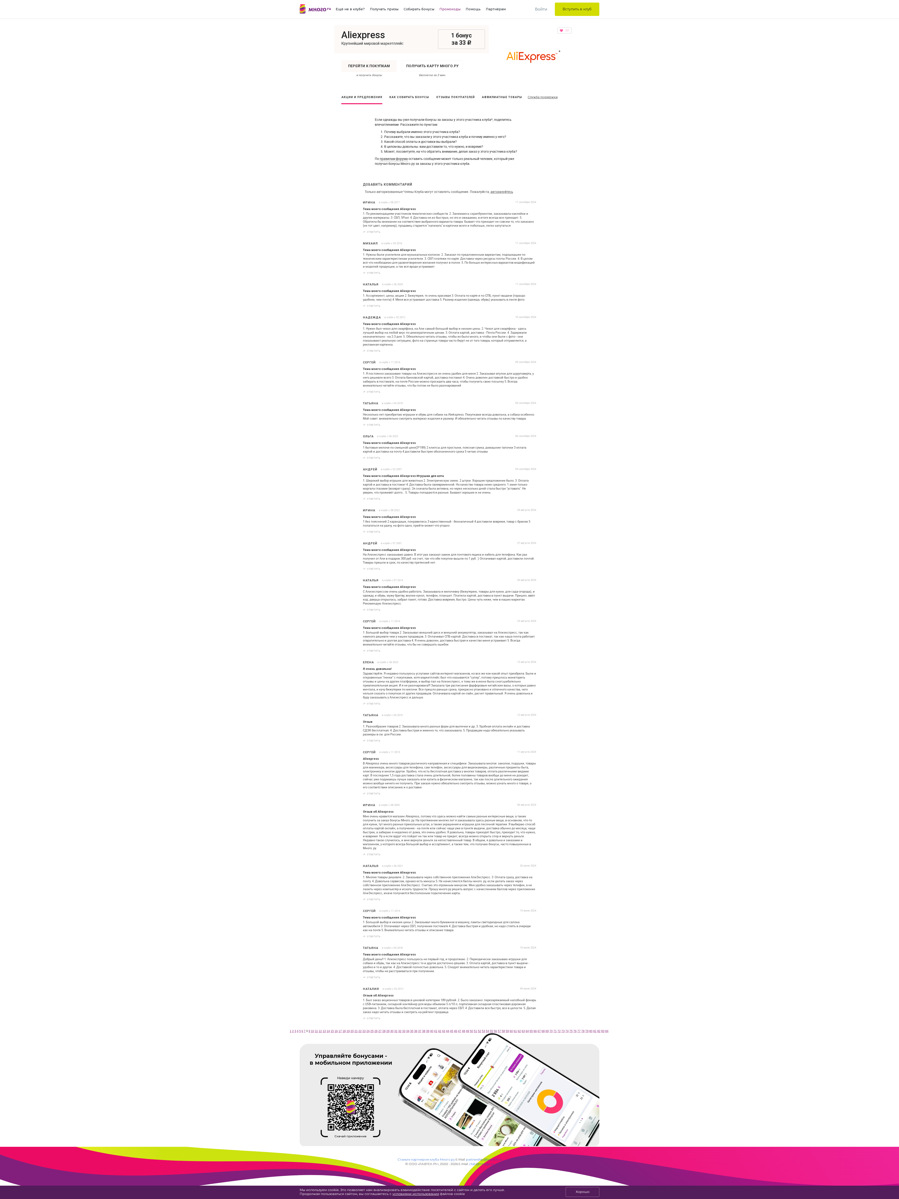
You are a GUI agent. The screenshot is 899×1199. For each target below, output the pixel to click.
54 (487, 1031)
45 (451, 1031)
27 (380, 1031)
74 (567, 1031)
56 (495, 1031)
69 (547, 1031)
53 (483, 1031)
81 (595, 1031)
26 (376, 1031)
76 (575, 1031)
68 (543, 1031)
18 (344, 1031)
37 (419, 1031)
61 (515, 1031)
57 (499, 1031)
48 (463, 1031)
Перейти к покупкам (369, 66)
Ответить (373, 231)
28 (384, 1031)
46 (455, 1031)
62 (519, 1031)
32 (400, 1031)
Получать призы (384, 9)
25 (372, 1031)
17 (340, 1031)
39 (427, 1031)
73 (563, 1031)
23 (364, 1031)
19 (348, 1031)
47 (459, 1031)
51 (475, 1031)
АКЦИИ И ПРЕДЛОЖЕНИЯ (361, 97)
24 (368, 1031)
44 (447, 1031)
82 (599, 1031)
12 (320, 1031)
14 (328, 1031)
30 (392, 1031)
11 (316, 1031)
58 (503, 1031)
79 (587, 1031)
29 (388, 1031)
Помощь (473, 9)
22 (360, 1031)
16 (336, 1031)
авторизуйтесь (501, 191)
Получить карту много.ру (432, 66)
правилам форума (394, 158)
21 (356, 1031)
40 (431, 1031)
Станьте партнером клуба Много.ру (426, 1159)
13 (324, 1031)
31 (396, 1031)
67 (539, 1031)
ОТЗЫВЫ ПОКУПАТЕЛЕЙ (455, 97)
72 (559, 1031)
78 (583, 1031)
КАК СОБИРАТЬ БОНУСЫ (409, 97)
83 (602, 1031)
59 (507, 1031)
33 (403, 1031)
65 (531, 1031)
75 (571, 1031)
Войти (541, 9)
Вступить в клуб (577, 9)
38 (423, 1031)
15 (332, 1031)
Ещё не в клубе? (350, 9)
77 (579, 1031)
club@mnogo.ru (481, 1164)
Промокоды (450, 9)
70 (551, 1031)
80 (591, 1031)
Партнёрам (496, 9)
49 (467, 1031)
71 (555, 1031)
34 (407, 1031)
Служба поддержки (543, 97)
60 (511, 1031)
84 (606, 1031)
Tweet (531, 232)
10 (312, 1031)
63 (523, 1031)
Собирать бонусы (419, 9)
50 (471, 1031)
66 (535, 1031)
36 (415, 1031)
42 (439, 1031)
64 (527, 1031)
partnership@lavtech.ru (484, 1159)
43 (443, 1031)
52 (479, 1031)
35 (411, 1031)
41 (435, 1031)
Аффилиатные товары (502, 97)
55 (491, 1031)
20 (352, 1031)
